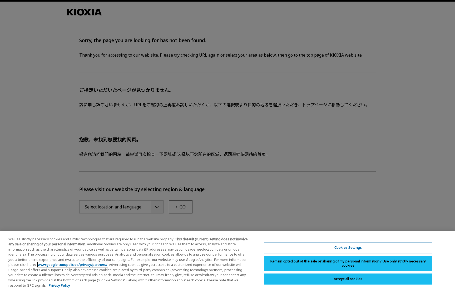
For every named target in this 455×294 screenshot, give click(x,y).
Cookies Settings (348, 247)
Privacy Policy (59, 285)
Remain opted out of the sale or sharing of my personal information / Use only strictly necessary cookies (348, 263)
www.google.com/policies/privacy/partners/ (72, 264)
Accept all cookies (348, 278)
